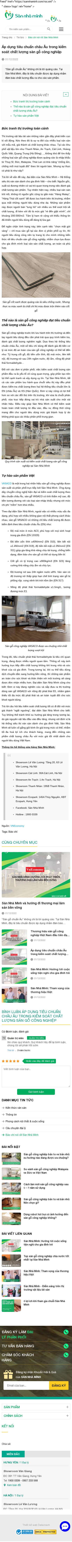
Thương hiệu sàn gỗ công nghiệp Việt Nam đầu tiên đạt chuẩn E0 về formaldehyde (49, 933)
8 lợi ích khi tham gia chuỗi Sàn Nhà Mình (44, 1303)
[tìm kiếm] (49, 29)
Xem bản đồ (14, 1485)
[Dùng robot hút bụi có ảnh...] (11, 1219)
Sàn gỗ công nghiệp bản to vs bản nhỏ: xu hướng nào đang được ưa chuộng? (47, 1156)
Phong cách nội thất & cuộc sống (25, 1121)
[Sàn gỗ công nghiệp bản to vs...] (11, 1159)
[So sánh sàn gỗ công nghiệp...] (11, 1174)
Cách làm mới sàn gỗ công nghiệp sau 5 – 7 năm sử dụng (46, 1186)
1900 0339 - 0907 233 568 (23, 1480)
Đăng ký (59, 1385)
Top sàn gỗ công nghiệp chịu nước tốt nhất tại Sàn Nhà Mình (46, 1258)
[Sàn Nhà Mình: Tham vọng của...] (14, 994)
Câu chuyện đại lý (16, 1128)
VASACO (7, 483)
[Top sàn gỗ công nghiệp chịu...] (11, 1260)
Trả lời (10, 1050)
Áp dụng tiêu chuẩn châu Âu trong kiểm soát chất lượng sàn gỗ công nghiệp (49, 952)
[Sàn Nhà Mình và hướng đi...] (36, 874)
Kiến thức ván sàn (16, 1107)
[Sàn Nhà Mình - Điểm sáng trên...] (11, 1290)
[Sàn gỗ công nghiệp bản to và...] (11, 1204)
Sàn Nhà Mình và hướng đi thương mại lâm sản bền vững (33, 905)
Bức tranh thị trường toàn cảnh (31, 101)
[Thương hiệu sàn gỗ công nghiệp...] (14, 937)
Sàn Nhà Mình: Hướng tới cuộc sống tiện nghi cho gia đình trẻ (50, 971)
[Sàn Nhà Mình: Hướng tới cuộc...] (14, 975)
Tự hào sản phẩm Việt (26, 115)
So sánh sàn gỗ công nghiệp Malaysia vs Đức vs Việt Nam (46, 1171)
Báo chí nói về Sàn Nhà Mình (22, 1135)
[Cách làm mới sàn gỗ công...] (11, 1189)
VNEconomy (17, 825)
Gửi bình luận (36, 1091)
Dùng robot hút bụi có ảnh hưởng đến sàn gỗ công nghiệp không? (46, 1216)
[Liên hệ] (65, 1526)
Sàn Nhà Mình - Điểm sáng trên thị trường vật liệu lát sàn (44, 1288)
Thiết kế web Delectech (36, 1525)
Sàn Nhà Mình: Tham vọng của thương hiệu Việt (50, 990)
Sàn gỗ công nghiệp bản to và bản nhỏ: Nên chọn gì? (47, 1201)
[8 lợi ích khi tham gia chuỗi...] (11, 1305)
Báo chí (13, 831)
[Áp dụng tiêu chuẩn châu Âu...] (14, 957)
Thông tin (11, 1114)
